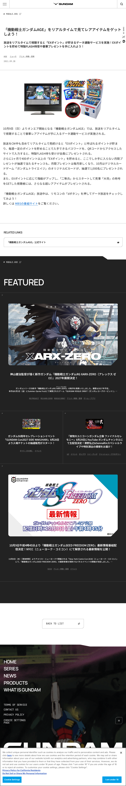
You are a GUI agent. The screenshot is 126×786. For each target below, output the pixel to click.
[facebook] (123, 41)
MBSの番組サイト (26, 203)
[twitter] (123, 36)
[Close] (121, 752)
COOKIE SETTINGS (17, 721)
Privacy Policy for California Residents (21, 770)
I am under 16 (111, 779)
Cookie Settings (12, 779)
